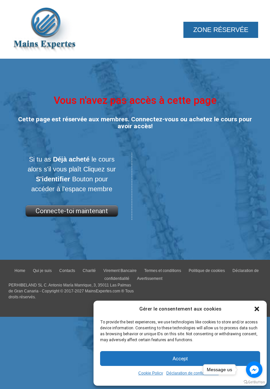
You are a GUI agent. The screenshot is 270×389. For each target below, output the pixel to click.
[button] (257, 309)
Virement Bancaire (120, 270)
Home (19, 270)
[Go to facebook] (254, 369)
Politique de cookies (207, 270)
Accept (180, 358)
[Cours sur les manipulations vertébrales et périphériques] (45, 28)
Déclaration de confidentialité (192, 373)
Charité (89, 270)
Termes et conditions (162, 270)
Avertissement (149, 278)
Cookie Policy (150, 373)
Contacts (67, 270)
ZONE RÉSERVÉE (220, 29)
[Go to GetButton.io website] (254, 382)
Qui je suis (42, 270)
